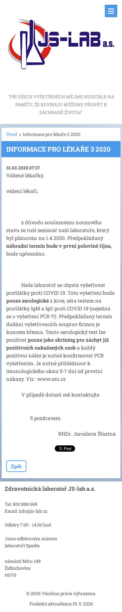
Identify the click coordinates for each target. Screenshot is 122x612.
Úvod (11, 134)
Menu (111, 11)
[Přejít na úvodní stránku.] (61, 46)
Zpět (16, 466)
